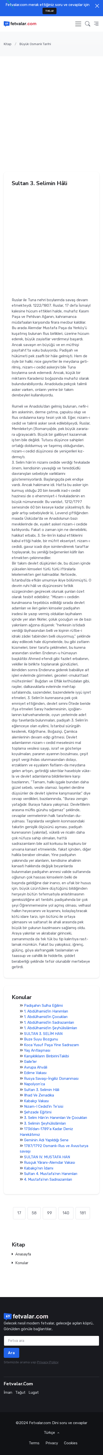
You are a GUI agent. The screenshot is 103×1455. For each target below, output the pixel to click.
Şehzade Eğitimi (38, 1112)
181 (83, 1213)
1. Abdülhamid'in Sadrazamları (49, 1022)
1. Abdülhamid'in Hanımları (46, 1011)
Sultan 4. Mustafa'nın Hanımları (50, 1173)
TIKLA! (49, 10)
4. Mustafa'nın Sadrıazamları (48, 1179)
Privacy (52, 1443)
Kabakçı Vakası (36, 1101)
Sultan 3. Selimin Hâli (41, 1090)
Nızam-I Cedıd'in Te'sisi (43, 1106)
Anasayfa (23, 1254)
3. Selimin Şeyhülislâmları (45, 1123)
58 (34, 1213)
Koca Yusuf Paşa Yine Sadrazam (51, 1045)
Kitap (8, 44)
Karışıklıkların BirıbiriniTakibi (46, 1056)
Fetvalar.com (40, 1423)
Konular (21, 1263)
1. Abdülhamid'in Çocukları (46, 1017)
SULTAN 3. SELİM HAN (43, 1033)
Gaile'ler (30, 1061)
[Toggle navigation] (78, 24)
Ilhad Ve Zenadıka (39, 1095)
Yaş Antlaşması (37, 1050)
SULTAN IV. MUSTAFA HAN (47, 1157)
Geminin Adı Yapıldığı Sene (46, 1140)
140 (65, 1213)
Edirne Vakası (35, 1073)
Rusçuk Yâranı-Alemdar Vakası (49, 1162)
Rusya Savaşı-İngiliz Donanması (51, 1078)
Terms (34, 1443)
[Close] (97, 6)
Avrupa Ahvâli (35, 1067)
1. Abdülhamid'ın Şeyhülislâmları (50, 1028)
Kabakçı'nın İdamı (38, 1168)
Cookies (71, 1443)
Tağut (20, 1392)
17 (19, 1213)
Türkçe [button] (50, 1432)
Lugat (33, 1392)
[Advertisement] (51, 110)
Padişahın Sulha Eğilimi (46, 1005)
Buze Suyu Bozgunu (41, 1039)
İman (8, 1392)
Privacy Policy (47, 1362)
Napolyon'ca (34, 1084)
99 (49, 1213)
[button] (87, 24)
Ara (11, 1353)
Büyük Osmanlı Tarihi (35, 44)
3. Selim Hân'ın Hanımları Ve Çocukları (55, 1117)
